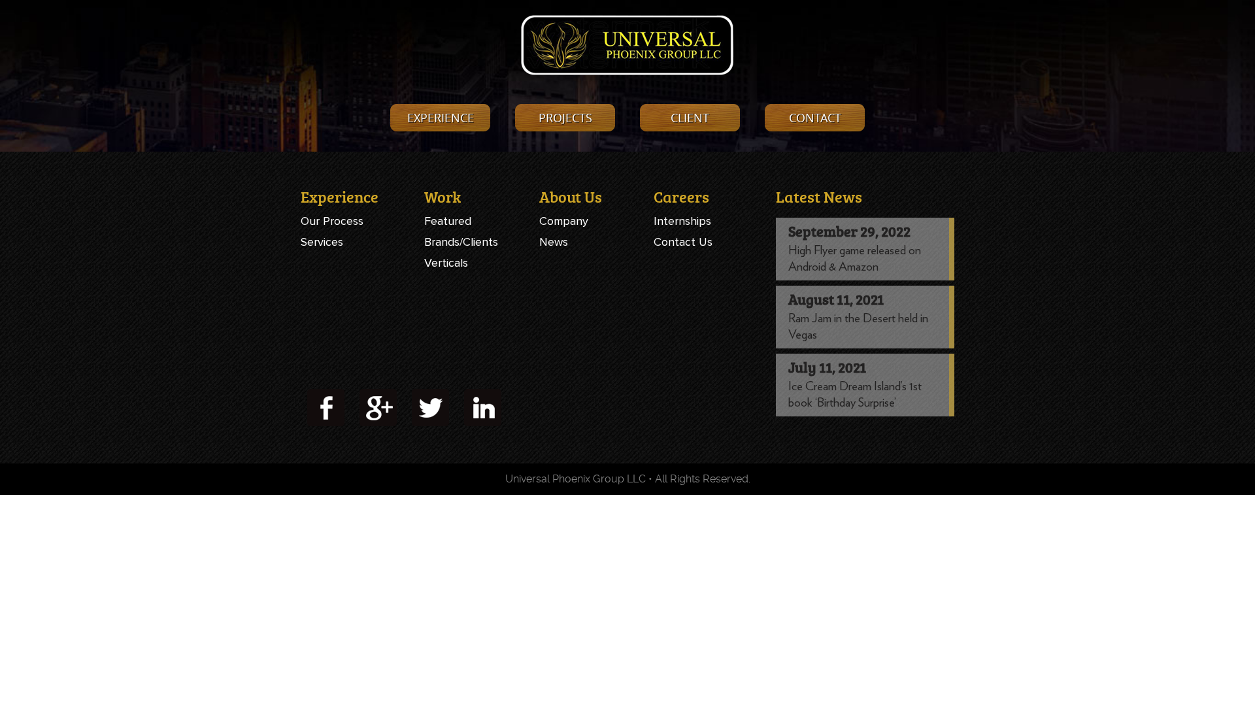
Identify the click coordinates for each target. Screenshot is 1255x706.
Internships (682, 221)
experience (440, 118)
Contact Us (683, 242)
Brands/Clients (461, 242)
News (553, 242)
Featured (447, 221)
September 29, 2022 (849, 231)
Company (563, 221)
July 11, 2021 (827, 367)
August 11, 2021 (836, 299)
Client (690, 118)
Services (322, 242)
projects (565, 118)
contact (815, 118)
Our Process (332, 221)
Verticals (446, 263)
